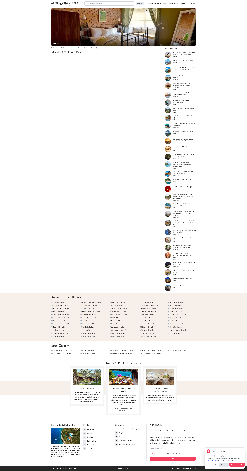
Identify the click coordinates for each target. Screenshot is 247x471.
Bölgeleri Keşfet (168, 3)
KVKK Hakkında (186, 468)
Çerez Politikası (175, 468)
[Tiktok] (184, 430)
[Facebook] (161, 430)
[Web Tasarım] (194, 468)
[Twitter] (172, 430)
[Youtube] (178, 430)
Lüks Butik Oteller (179, 3)
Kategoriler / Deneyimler (154, 3)
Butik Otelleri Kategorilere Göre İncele (124, 410)
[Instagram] (167, 430)
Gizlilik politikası (156, 454)
